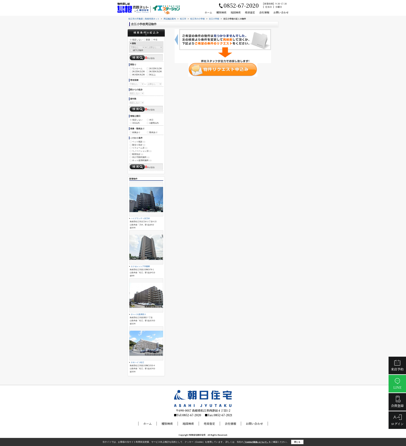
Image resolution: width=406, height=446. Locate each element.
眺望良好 (137, 154)
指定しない (137, 39)
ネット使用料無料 (141, 160)
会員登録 (397, 405)
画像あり (136, 132)
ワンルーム (137, 68)
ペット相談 (138, 141)
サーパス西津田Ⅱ (138, 314)
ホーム (208, 12)
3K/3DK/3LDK (155, 71)
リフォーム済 (139, 148)
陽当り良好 (138, 145)
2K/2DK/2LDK (138, 71)
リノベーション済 (141, 151)
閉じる (297, 442)
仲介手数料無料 (140, 157)
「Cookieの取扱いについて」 (256, 442)
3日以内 (136, 123)
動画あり (153, 132)
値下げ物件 (138, 50)
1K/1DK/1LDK (155, 68)
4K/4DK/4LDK (138, 74)
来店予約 (397, 369)
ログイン (397, 423)
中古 (155, 39)
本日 (151, 120)
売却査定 (250, 12)
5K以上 (152, 74)
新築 (148, 39)
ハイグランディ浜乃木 (140, 218)
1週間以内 (154, 123)
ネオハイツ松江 (137, 362)
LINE (397, 387)
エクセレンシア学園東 (140, 266)
